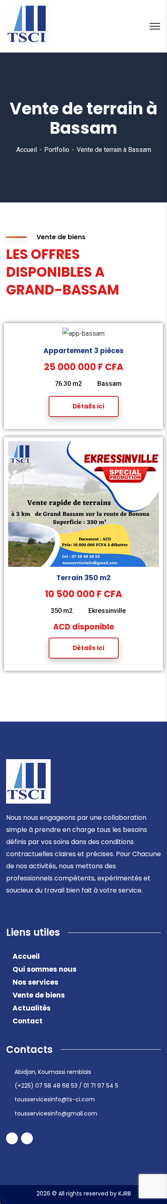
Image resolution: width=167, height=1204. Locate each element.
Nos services (35, 982)
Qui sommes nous (45, 969)
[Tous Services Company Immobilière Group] (28, 25)
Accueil (26, 150)
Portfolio (56, 150)
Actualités (32, 1008)
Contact (28, 1021)
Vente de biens (39, 995)
